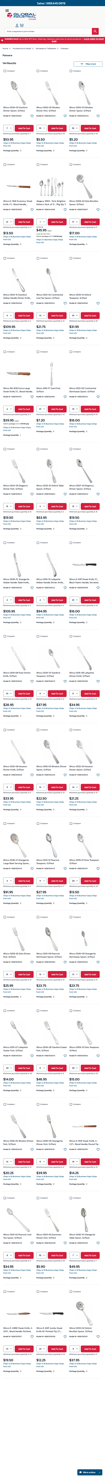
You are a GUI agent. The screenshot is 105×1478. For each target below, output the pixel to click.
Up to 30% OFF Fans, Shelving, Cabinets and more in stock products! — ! (54, 40)
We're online (89, 1472)
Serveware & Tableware (46, 48)
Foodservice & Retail (22, 48)
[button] (8, 128)
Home (5, 48)
